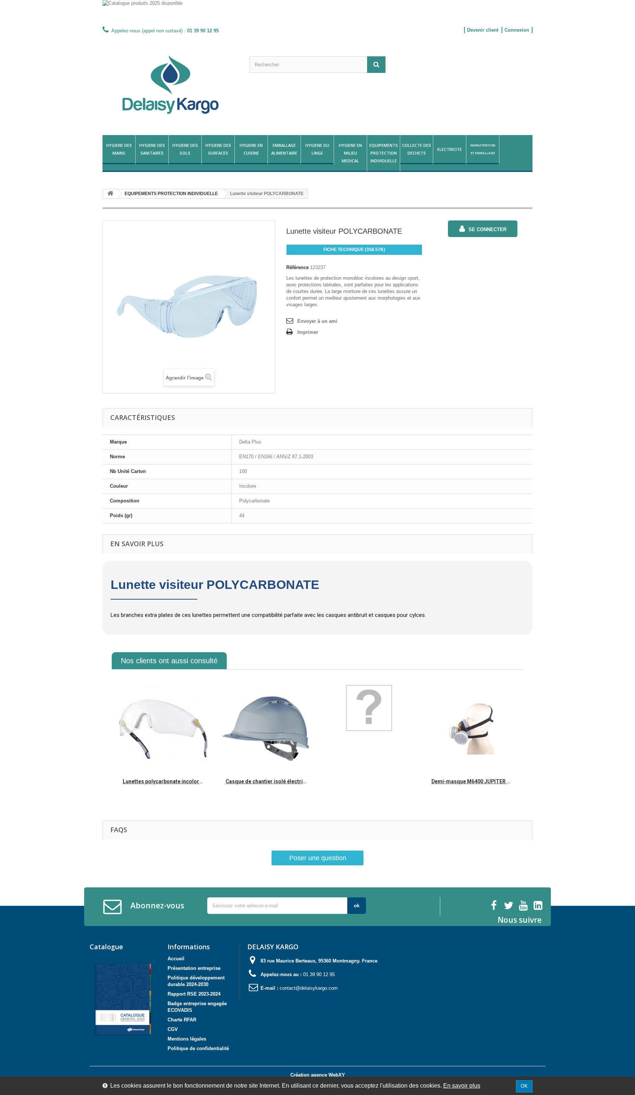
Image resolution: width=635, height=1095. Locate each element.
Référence (297, 267)
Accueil (176, 958)
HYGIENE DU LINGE (317, 149)
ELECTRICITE (449, 149)
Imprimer (307, 332)
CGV (173, 1029)
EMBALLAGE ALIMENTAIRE (284, 149)
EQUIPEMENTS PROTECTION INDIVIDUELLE (383, 152)
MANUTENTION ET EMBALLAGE (482, 149)
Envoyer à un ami (317, 321)
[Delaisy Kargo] (170, 84)
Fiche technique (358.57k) (354, 249)
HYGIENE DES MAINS (119, 149)
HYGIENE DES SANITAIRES (152, 149)
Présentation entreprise (194, 968)
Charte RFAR (182, 1019)
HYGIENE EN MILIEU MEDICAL (350, 152)
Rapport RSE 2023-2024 (194, 994)
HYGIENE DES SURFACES (218, 149)
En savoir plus (461, 1085)
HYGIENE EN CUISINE (251, 149)
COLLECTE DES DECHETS (416, 149)
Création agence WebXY (317, 1075)
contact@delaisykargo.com (309, 988)
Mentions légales (187, 1039)
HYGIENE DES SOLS (185, 149)
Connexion (517, 30)
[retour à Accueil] (110, 193)
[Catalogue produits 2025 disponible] (317, 12)
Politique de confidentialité (198, 1048)
